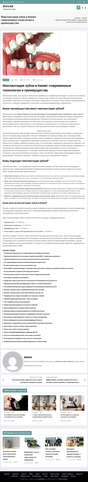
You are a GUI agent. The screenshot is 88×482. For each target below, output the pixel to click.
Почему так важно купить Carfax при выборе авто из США (24, 290)
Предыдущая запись (36, 377)
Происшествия (25, 476)
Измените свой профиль (64, 361)
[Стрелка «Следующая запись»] (84, 379)
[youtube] (84, 2)
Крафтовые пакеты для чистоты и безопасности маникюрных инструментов (30, 281)
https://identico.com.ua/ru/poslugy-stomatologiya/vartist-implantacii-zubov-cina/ (49, 114)
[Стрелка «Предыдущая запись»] (3, 379)
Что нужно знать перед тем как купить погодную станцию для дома (27, 381)
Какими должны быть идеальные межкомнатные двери (9, 455)
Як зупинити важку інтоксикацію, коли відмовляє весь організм (14, 416)
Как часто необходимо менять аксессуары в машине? (22, 335)
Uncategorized (8, 438)
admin (16, 80)
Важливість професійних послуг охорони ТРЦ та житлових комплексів (28, 323)
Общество (79, 474)
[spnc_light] (85, 8)
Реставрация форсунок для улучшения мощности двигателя (24, 262)
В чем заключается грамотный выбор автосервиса (21, 271)
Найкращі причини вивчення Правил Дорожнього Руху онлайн (25, 341)
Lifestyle (7, 474)
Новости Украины (67, 474)
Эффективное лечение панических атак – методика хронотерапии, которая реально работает (62, 381)
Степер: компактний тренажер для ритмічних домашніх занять (42, 416)
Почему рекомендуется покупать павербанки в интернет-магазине (27, 314)
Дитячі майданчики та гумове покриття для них (20, 308)
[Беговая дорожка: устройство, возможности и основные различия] (72, 403)
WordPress (41, 479)
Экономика (64, 476)
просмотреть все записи (33, 365)
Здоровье (15, 474)
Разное (6, 80)
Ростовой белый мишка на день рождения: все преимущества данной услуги (30, 287)
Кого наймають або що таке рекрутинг (17, 302)
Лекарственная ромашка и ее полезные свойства (21, 305)
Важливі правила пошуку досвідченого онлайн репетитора (24, 311)
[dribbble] (79, 2)
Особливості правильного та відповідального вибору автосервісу (27, 253)
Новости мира (54, 474)
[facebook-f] (74, 2)
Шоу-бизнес (54, 476)
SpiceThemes (63, 479)
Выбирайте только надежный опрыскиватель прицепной (31, 456)
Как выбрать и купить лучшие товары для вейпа (20, 326)
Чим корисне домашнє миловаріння (16, 278)
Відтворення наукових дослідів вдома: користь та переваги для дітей (27, 284)
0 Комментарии (39, 80)
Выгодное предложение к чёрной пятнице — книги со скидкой (74, 453)
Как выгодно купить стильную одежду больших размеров (52, 453)
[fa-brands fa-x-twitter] (77, 2)
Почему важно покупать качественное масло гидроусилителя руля (27, 274)
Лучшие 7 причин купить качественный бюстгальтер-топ (23, 293)
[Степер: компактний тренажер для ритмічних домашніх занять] (44, 403)
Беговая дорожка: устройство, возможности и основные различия (70, 416)
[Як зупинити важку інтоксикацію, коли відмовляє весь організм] (16, 403)
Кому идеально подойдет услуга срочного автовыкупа (23, 338)
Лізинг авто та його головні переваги (16, 329)
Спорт (46, 476)
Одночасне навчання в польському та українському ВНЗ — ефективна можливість (32, 256)
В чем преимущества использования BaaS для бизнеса (23, 320)
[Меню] (78, 7)
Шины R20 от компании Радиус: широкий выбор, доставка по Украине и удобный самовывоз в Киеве (38, 268)
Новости (45, 474)
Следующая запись (52, 377)
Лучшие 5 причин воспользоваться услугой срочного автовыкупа (26, 259)
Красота (24, 474)
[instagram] (81, 2)
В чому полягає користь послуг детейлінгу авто (20, 265)
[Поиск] (83, 8)
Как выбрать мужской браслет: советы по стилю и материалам (25, 317)
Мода (31, 474)
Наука (37, 474)
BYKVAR (8, 6)
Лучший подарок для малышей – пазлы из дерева (21, 299)
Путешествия (36, 476)
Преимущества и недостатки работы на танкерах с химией (24, 296)
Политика (14, 476)
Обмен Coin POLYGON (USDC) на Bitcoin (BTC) (20, 332)
